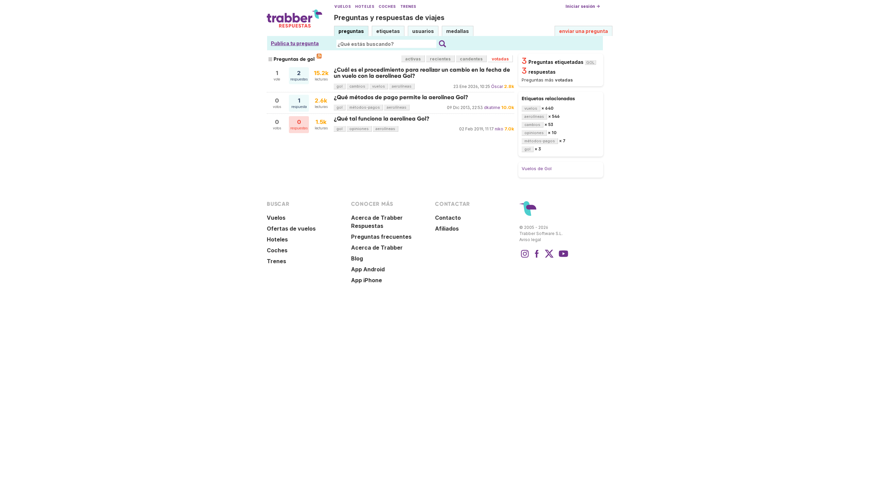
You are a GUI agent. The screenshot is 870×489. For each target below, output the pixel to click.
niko (499, 128)
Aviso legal (530, 239)
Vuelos (342, 6)
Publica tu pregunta (295, 43)
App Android (368, 269)
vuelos (378, 86)
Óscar (497, 86)
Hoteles (364, 6)
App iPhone (366, 280)
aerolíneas (402, 86)
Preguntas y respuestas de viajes (389, 18)
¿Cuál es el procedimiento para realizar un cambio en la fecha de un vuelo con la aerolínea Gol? (422, 72)
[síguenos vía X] (549, 257)
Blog (357, 258)
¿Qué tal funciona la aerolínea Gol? (382, 118)
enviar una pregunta (583, 31)
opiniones (359, 128)
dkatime (492, 107)
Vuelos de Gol (537, 168)
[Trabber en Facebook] (537, 257)
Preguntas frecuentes (381, 236)
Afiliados (447, 228)
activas (413, 58)
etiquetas (388, 31)
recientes (440, 58)
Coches (387, 6)
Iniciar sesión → (583, 6)
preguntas (351, 31)
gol (339, 86)
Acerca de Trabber (377, 247)
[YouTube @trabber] (562, 257)
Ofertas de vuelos (291, 228)
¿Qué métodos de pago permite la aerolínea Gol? (401, 97)
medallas (457, 31)
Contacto (448, 217)
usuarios (423, 31)
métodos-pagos (364, 107)
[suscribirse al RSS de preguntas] (319, 56)
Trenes (408, 6)
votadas (500, 58)
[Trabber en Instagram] (524, 257)
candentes (471, 58)
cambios (357, 86)
